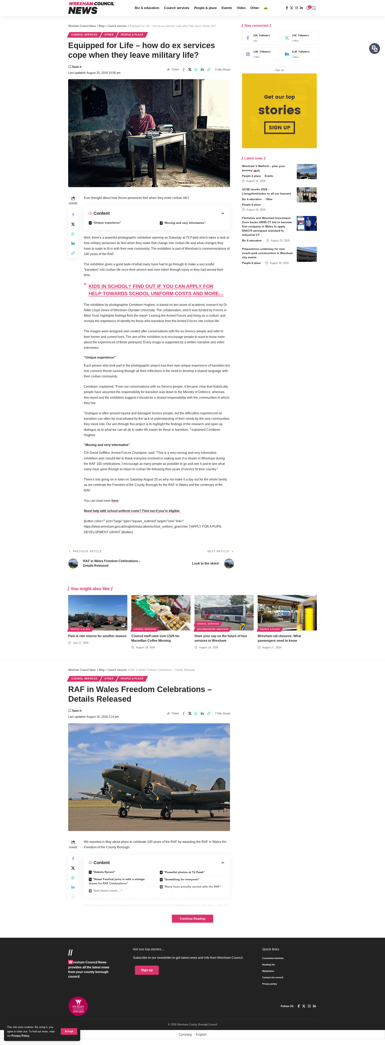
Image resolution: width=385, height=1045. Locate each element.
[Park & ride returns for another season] (97, 612)
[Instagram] (296, 8)
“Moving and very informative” (185, 222)
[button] (69, 1031)
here (114, 500)
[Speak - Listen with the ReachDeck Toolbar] (374, 48)
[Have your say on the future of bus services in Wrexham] (224, 612)
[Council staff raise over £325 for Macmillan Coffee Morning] (160, 612)
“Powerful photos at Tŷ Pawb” (184, 872)
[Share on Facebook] (183, 69)
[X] (291, 8)
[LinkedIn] (301, 8)
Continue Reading (192, 918)
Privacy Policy (20, 1035)
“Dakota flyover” (104, 872)
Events (269, 175)
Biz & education (252, 199)
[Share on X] (190, 69)
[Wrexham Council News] (91, 8)
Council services (84, 34)
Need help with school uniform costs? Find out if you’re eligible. (132, 511)
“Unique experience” (107, 222)
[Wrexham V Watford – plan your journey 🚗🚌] (307, 171)
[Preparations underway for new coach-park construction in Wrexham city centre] (307, 254)
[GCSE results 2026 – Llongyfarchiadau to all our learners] (307, 194)
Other (109, 34)
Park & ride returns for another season (97, 636)
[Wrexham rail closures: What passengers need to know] (287, 612)
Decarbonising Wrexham (212, 629)
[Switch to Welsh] (265, 8)
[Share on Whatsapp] (196, 69)
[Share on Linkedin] (202, 69)
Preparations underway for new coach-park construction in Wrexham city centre (267, 253)
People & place (132, 34)
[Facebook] (287, 8)
